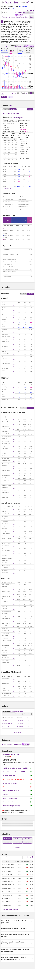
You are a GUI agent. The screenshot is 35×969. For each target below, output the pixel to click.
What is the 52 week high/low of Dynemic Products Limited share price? (14, 958)
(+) (9, 43)
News (27, 17)
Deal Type (19, 861)
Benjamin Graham (18, 838)
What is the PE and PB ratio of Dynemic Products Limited (13, 943)
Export (29, 857)
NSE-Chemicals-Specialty (11, 113)
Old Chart (4, 97)
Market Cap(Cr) (19, 714)
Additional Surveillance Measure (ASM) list (15, 768)
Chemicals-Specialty (16, 711)
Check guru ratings (24, 46)
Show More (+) (7, 188)
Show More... (17, 732)
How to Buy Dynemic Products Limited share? (15, 928)
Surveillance (20, 17)
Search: (4, 858)
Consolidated (6, 109)
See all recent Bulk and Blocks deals (10, 909)
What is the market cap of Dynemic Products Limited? (15, 935)
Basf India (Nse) (6, 726)
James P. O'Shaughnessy (28, 838)
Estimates (12, 17)
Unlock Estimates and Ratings (15, 744)
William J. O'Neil (8, 838)
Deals (32, 17)
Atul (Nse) (4, 720)
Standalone (13, 109)
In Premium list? (20, 13)
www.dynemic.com (18, 117)
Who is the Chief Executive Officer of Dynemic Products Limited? (15, 950)
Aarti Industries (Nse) (7, 723)
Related (4, 17)
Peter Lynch (17, 842)
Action (26, 861)
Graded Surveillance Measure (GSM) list (14, 772)
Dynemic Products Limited (9, 717)
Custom (27, 842)
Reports (30, 109)
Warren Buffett (8, 842)
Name (3, 714)
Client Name (6, 861)
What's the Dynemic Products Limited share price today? (14, 922)
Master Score (27, 714)
